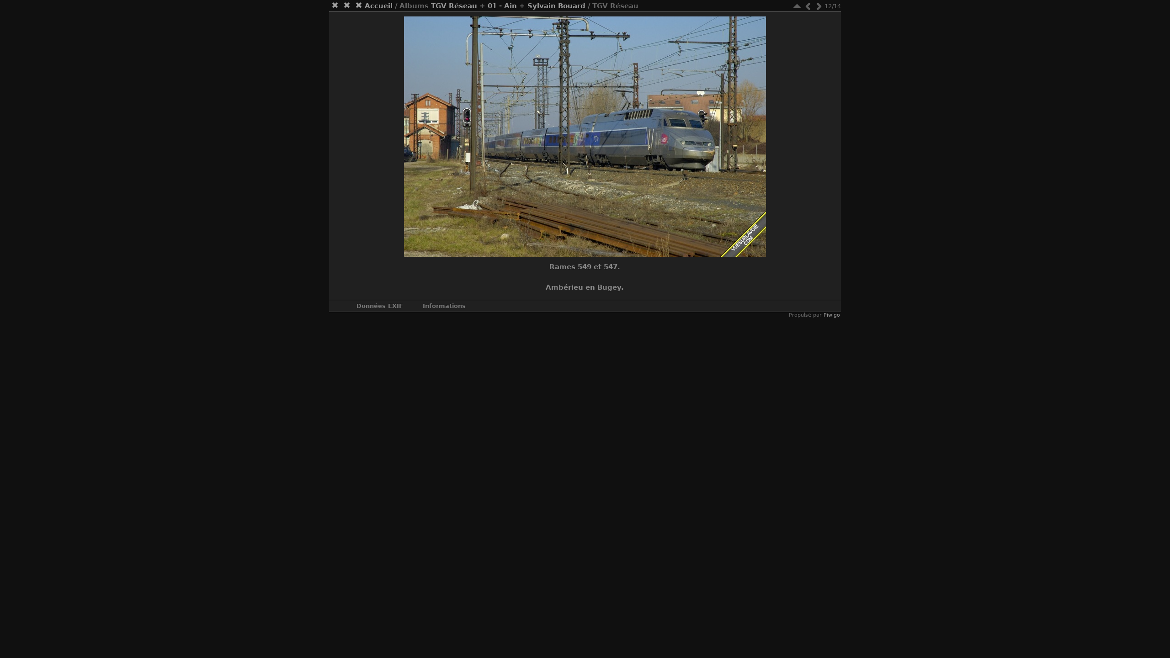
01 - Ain (502, 6)
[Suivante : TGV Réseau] (819, 6)
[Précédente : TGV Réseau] (808, 6)
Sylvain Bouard (556, 6)
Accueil (379, 6)
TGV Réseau (454, 6)
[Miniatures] (797, 6)
